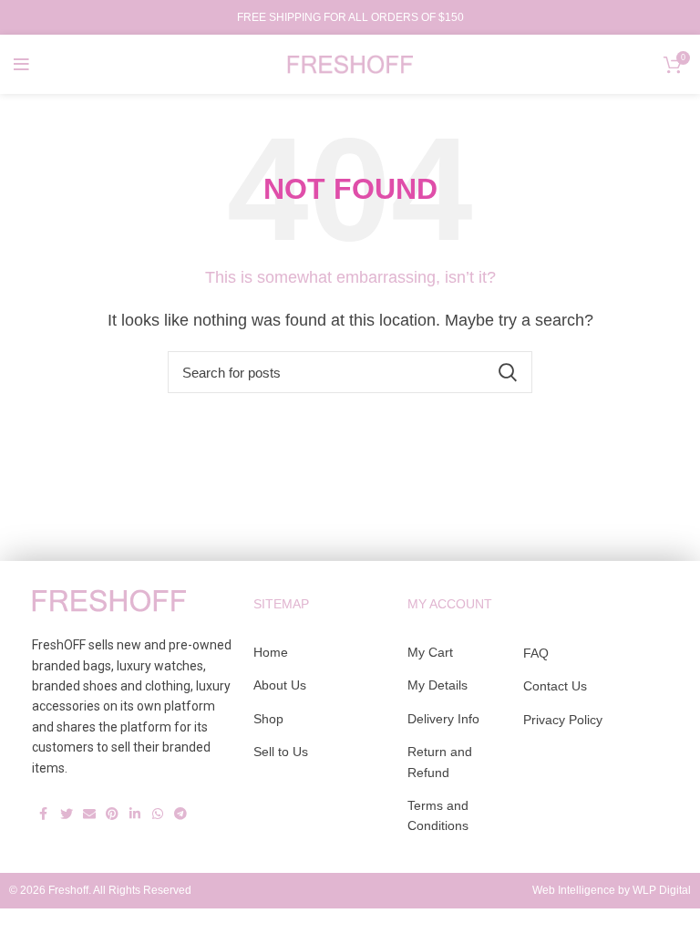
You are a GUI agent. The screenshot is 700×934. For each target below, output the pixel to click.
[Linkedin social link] (134, 807)
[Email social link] (88, 807)
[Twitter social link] (66, 807)
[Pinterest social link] (111, 807)
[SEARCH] (507, 372)
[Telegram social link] (180, 807)
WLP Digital (662, 890)
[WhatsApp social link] (157, 807)
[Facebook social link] (43, 807)
